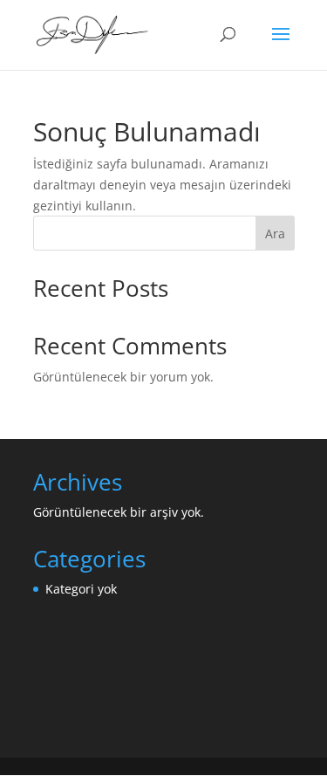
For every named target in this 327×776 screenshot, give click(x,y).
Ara (275, 233)
